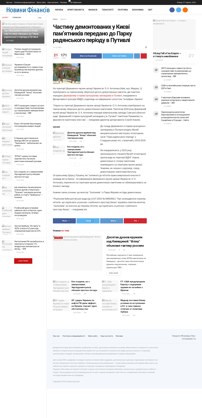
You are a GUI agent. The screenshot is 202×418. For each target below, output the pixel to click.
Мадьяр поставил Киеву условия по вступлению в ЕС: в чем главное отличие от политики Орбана (133, 306)
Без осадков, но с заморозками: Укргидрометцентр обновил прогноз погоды (28, 174)
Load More (23, 261)
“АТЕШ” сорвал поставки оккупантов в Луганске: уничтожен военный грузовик (27, 158)
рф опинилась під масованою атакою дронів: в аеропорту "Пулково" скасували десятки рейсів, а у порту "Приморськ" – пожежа (28, 192)
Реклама (63, 2)
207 (80, 158)
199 (133, 294)
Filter (40, 18)
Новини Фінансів (28, 9)
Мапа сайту (41, 2)
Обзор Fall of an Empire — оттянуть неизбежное (167, 55)
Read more (113, 273)
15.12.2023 (57, 47)
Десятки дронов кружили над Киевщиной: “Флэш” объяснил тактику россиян (28, 92)
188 (84, 313)
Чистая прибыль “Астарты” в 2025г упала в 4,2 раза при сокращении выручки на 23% (27, 228)
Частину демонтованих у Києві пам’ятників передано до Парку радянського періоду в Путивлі (21, 33)
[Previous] (72, 164)
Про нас (9, 2)
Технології (107, 10)
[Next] (77, 164)
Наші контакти (52, 2)
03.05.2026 (72, 141)
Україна (59, 10)
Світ (150, 10)
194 (133, 315)
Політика (123, 10)
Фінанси (92, 10)
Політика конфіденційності (24, 2)
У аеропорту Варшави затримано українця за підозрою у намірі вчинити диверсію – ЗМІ (178, 100)
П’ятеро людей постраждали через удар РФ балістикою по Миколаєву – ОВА (27, 51)
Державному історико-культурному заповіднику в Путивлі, (93, 95)
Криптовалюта (75, 10)
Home (55, 19)
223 (80, 141)
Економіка (137, 10)
